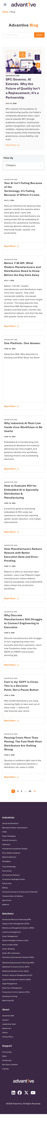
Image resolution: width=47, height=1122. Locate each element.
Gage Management (9, 984)
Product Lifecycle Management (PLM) (17, 975)
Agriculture (6, 900)
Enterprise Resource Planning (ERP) (16, 919)
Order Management (10, 936)
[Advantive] (23, 1081)
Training (5, 1069)
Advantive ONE (8, 1016)
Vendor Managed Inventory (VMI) (15, 940)
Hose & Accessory (9, 840)
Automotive (7, 871)
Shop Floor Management (12, 988)
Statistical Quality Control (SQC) (15, 971)
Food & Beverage (9, 867)
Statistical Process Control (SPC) (15, 967)
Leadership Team (9, 1024)
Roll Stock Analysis (10, 1064)
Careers (5, 1020)
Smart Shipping (8, 949)
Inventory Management (11, 932)
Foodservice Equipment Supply (14, 849)
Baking (5, 888)
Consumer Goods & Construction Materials (20, 892)
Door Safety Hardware (11, 853)
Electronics (7, 883)
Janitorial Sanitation (10, 823)
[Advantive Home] (23, 4)
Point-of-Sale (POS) (10, 945)
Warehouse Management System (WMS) (18, 928)
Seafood (5, 904)
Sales (4, 1056)
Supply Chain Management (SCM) (15, 924)
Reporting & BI (8, 1000)
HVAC (4, 832)
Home (5, 11)
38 (30, 791)
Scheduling (6, 1060)
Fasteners (6, 844)
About (5, 1009)
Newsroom (6, 1028)
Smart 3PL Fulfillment (11, 953)
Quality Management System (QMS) (16, 979)
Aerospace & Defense (11, 875)
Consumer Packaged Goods (13, 879)
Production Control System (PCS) (16, 992)
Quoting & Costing (9, 996)
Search (39, 35)
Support (7, 1045)
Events (5, 1032)
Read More (23, 145)
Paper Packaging (9, 836)
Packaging (6, 861)
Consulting (6, 1052)
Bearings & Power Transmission (14, 828)
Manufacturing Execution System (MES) (18, 957)
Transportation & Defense (12, 896)
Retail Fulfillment (9, 857)
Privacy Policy (7, 1037)
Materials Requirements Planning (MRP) (18, 963)
